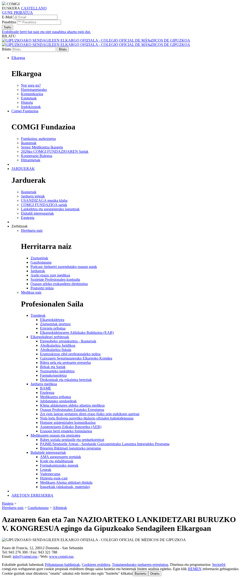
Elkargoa (18, 58)
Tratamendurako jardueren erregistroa (140, 565)
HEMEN (195, 569)
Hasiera (7, 503)
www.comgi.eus (61, 556)
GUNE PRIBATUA (17, 12)
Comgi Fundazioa (24, 111)
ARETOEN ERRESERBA (32, 495)
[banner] (96, 42)
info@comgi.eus (25, 556)
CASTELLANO (34, 8)
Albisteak (60, 508)
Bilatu (6, 49)
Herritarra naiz (32, 230)
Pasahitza (9, 22)
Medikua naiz (31, 292)
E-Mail (7, 17)
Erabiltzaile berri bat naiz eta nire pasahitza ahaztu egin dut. (46, 32)
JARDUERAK (23, 169)
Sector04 (218, 565)
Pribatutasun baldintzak (62, 565)
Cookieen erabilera (96, 565)
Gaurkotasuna (38, 508)
